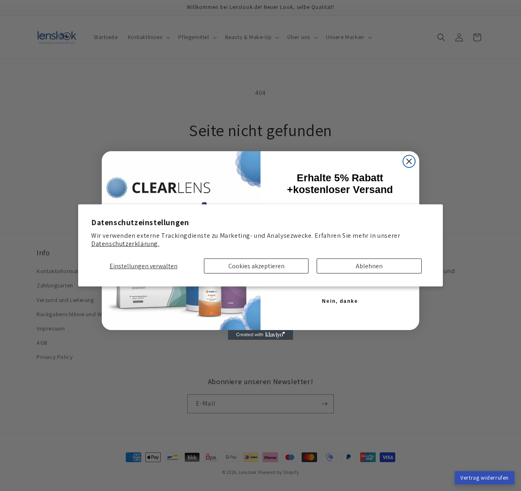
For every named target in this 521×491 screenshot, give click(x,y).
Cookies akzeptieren (256, 266)
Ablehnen (369, 266)
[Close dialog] (409, 161)
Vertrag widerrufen (484, 477)
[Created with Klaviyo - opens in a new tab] (260, 335)
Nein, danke (340, 301)
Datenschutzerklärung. (125, 243)
